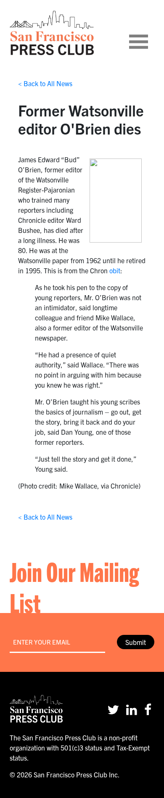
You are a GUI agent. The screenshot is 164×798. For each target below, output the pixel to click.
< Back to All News (45, 83)
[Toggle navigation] (148, 32)
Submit (135, 642)
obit (114, 270)
